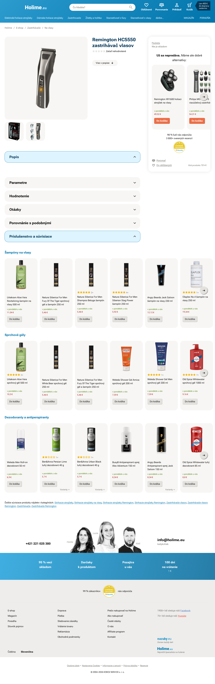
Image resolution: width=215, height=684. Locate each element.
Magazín (12, 615)
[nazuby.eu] (182, 639)
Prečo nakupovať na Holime (122, 610)
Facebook (185, 610)
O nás (110, 626)
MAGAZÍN (189, 18)
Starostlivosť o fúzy (116, 18)
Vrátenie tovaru (65, 626)
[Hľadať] (131, 7)
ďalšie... (160, 18)
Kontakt (112, 636)
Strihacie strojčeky (64, 502)
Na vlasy (49, 27)
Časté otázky (114, 621)
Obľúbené (146, 9)
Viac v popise (102, 63)
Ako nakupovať (115, 615)
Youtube (182, 615)
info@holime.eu (170, 540)
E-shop (19, 27)
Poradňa (12, 621)
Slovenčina (27, 651)
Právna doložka (130, 665)
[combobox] (102, 7)
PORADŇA (205, 18)
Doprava (62, 610)
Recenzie (144, 665)
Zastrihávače (34, 27)
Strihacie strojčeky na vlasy (88, 502)
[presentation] (168, 81)
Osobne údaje (73, 665)
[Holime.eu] (36, 7)
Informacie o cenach (112, 665)
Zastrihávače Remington (43, 506)
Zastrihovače (74, 18)
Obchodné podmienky (69, 636)
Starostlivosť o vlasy (141, 18)
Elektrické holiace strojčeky (18, 18)
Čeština (12, 651)
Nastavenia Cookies (91, 665)
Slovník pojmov (15, 626)
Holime (8, 27)
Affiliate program (116, 631)
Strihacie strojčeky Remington (118, 502)
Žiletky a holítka (94, 18)
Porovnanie (161, 9)
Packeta (156, 43)
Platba (61, 615)
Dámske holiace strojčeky (50, 18)
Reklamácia (64, 631)
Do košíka (161, 120)
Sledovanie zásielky (68, 621)
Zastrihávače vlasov (176, 502)
